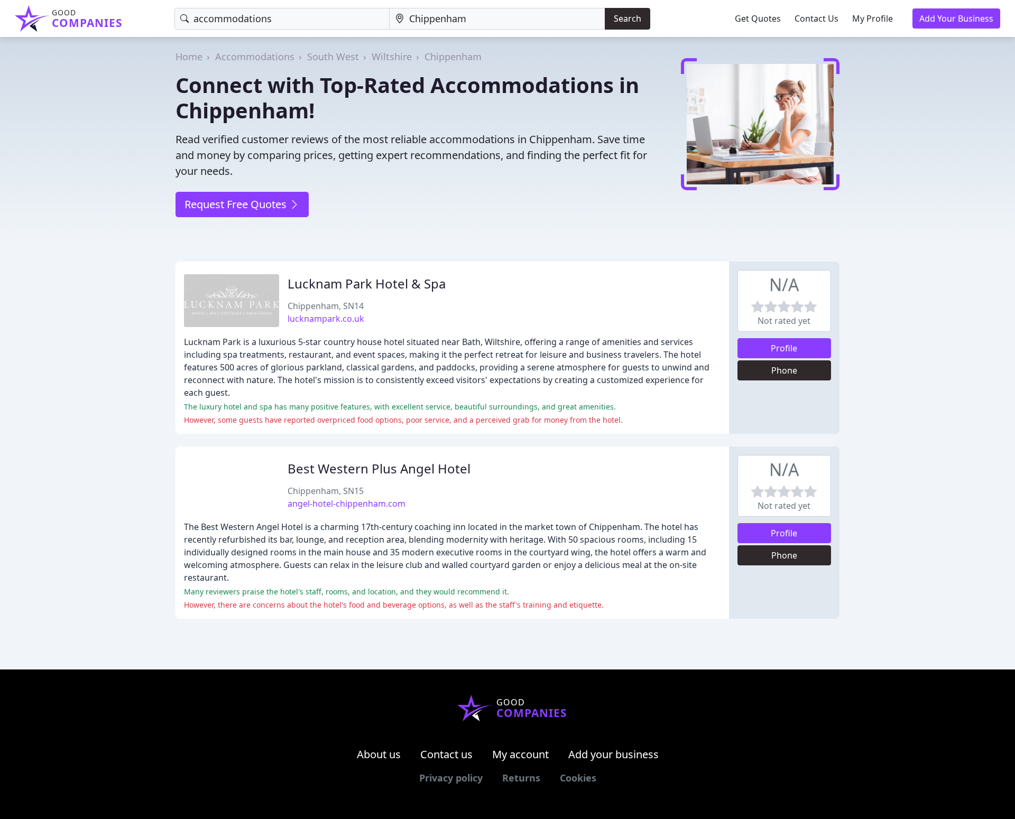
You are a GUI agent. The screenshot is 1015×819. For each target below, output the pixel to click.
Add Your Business (956, 18)
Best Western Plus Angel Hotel (379, 468)
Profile (784, 348)
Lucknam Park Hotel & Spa (367, 283)
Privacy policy (451, 777)
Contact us (446, 754)
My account (520, 754)
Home (189, 56)
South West (333, 56)
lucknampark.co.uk (326, 318)
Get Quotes (758, 18)
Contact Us (816, 18)
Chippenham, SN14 (326, 306)
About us (379, 754)
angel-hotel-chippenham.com (346, 503)
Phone (784, 370)
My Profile (872, 18)
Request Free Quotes (236, 204)
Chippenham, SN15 (326, 491)
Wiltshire (392, 56)
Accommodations (254, 56)
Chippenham (453, 56)
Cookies (578, 777)
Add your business (613, 754)
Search (627, 18)
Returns (521, 777)
